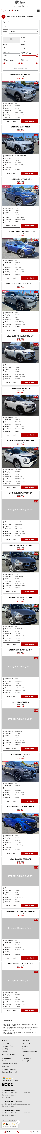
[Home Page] (20, 2)
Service (4, 1061)
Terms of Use (26, 1061)
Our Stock (5, 1043)
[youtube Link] (6, 1084)
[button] (9, 1125)
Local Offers (6, 1049)
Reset (5, 31)
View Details (11, 121)
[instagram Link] (12, 1084)
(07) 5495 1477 (11, 1095)
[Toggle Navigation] (38, 10)
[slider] (37, 55)
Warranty (5, 1066)
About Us (25, 1046)
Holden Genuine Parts (9, 1063)
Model (5, 44)
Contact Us (29, 121)
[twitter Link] (9, 1084)
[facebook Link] (3, 1084)
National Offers (7, 1046)
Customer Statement (29, 1051)
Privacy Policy (26, 1058)
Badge (23, 44)
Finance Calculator (8, 1054)
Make (23, 37)
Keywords (6, 22)
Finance (5, 1051)
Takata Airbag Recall (9, 1072)
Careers (24, 1049)
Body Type (6, 52)
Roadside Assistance (9, 1069)
